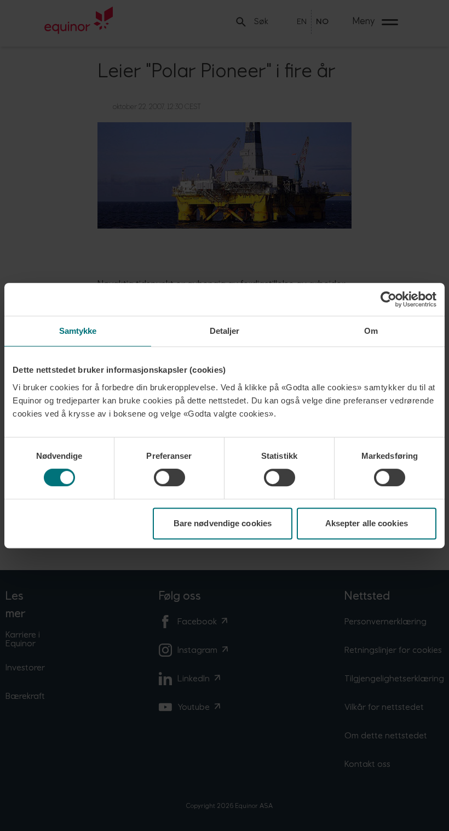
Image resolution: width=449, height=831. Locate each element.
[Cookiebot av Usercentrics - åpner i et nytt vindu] (388, 299)
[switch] (169, 477)
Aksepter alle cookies (366, 523)
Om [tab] (371, 330)
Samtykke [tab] (78, 330)
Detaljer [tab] (225, 330)
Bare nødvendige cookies (223, 523)
